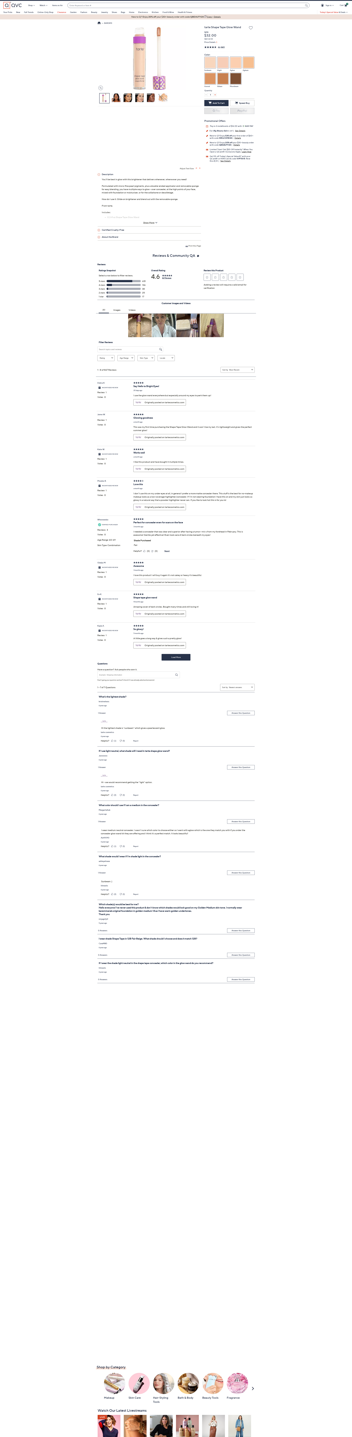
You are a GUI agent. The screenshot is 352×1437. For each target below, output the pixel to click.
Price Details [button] (209, 42)
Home (131, 12)
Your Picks (7, 12)
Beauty (94, 12)
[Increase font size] (197, 168)
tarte (206, 32)
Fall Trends (29, 12)
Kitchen (155, 12)
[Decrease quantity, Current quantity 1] (206, 94)
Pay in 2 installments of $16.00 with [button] (226, 126)
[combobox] (186, 5)
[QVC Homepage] (99, 23)
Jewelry (104, 12)
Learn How (246, 152)
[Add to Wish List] (251, 28)
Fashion (83, 12)
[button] (323, 5)
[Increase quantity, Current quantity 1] (215, 94)
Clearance (61, 12)
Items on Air (57, 5)
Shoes (114, 12)
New (18, 12)
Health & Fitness (185, 12)
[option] (176, 17)
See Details (240, 131)
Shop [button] (30, 5)
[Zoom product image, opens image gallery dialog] (100, 88)
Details (238, 138)
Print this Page (194, 246)
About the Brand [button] (110, 237)
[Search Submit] (306, 5)
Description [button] (107, 174)
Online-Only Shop (45, 12)
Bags (123, 12)
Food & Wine (168, 12)
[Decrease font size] (200, 168)
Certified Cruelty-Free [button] (113, 230)
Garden (73, 12)
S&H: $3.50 (208, 39)
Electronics (143, 12)
